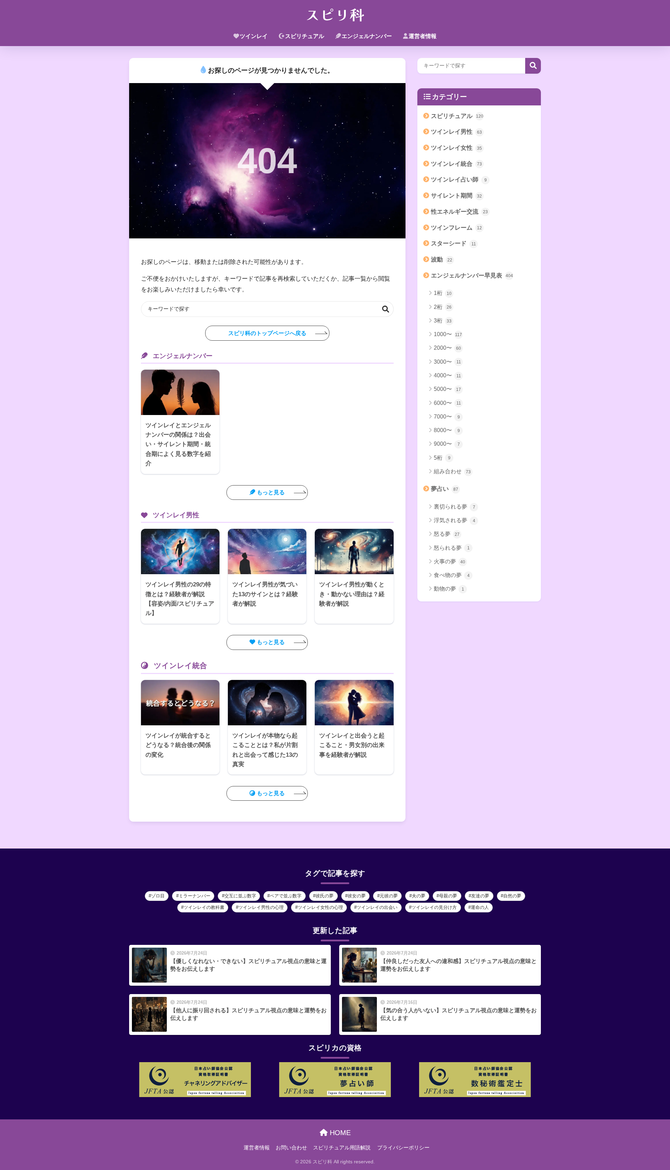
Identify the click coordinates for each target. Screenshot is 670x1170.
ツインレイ (254, 36)
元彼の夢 (389, 895)
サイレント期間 (456, 195)
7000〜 (447, 417)
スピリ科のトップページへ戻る (267, 333)
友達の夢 (480, 895)
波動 (441, 259)
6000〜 (447, 403)
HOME (339, 1132)
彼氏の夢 (324, 895)
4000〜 (447, 375)
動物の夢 (449, 589)
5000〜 (447, 389)
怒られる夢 (452, 548)
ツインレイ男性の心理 (261, 907)
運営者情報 (423, 36)
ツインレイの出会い (377, 907)
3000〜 (447, 362)
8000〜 (447, 430)
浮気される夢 (454, 520)
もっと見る (271, 492)
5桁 (442, 458)
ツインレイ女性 (456, 148)
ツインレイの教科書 (204, 907)
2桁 (443, 307)
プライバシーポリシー (403, 1147)
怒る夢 (447, 534)
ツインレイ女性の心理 (320, 907)
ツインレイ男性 (456, 131)
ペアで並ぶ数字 (286, 895)
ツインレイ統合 (456, 164)
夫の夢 (418, 895)
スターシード (453, 243)
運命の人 (480, 907)
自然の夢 (512, 895)
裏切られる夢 (454, 507)
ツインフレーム (456, 227)
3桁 (443, 321)
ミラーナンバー (194, 895)
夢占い (444, 489)
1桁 (443, 293)
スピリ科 (335, 13)
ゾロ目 (158, 895)
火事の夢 (449, 561)
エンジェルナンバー (367, 36)
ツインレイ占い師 (459, 179)
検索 (386, 309)
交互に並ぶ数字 (240, 895)
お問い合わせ (291, 1147)
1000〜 (448, 334)
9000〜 (447, 444)
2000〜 (447, 348)
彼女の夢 (357, 895)
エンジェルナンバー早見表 (472, 275)
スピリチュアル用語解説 (342, 1147)
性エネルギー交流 (459, 211)
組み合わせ (452, 471)
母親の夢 (448, 895)
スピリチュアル (304, 36)
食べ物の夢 (452, 575)
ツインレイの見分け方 (434, 907)
